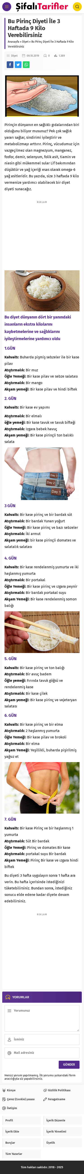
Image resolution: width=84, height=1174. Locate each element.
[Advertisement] (42, 233)
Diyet (25, 41)
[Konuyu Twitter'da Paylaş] (18, 64)
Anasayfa (13, 41)
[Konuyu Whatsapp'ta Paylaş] (26, 64)
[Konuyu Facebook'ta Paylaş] (10, 64)
